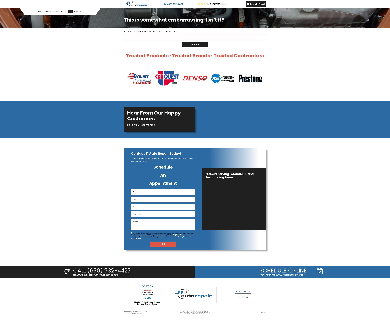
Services (56, 11)
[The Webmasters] (135, 312)
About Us (47, 11)
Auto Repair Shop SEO (135, 313)
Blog (70, 11)
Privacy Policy (182, 237)
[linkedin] (247, 297)
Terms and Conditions (203, 312)
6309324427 (147, 290)
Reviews (64, 11)
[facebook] (238, 297)
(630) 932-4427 (174, 4)
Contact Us (77, 11)
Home (40, 11)
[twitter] (243, 297)
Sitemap (182, 312)
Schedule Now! (256, 4)
